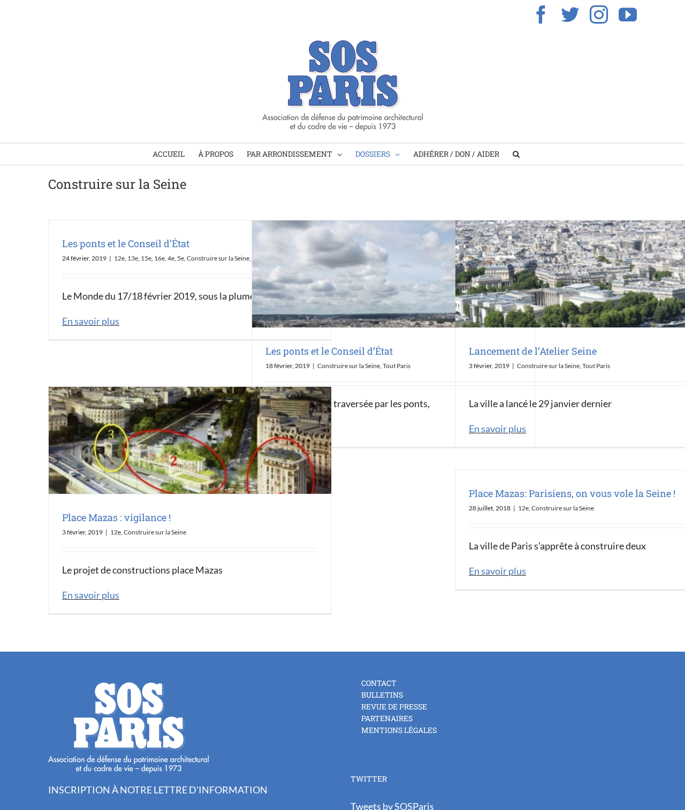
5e (180, 258)
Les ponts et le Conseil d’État (125, 243)
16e (159, 258)
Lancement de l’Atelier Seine (533, 351)
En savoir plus (90, 321)
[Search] (516, 154)
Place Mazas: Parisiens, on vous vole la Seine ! (572, 493)
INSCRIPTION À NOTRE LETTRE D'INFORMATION (158, 790)
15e (146, 258)
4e (171, 258)
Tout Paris (396, 366)
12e (119, 258)
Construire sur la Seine (218, 258)
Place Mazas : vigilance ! (116, 517)
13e (132, 258)
